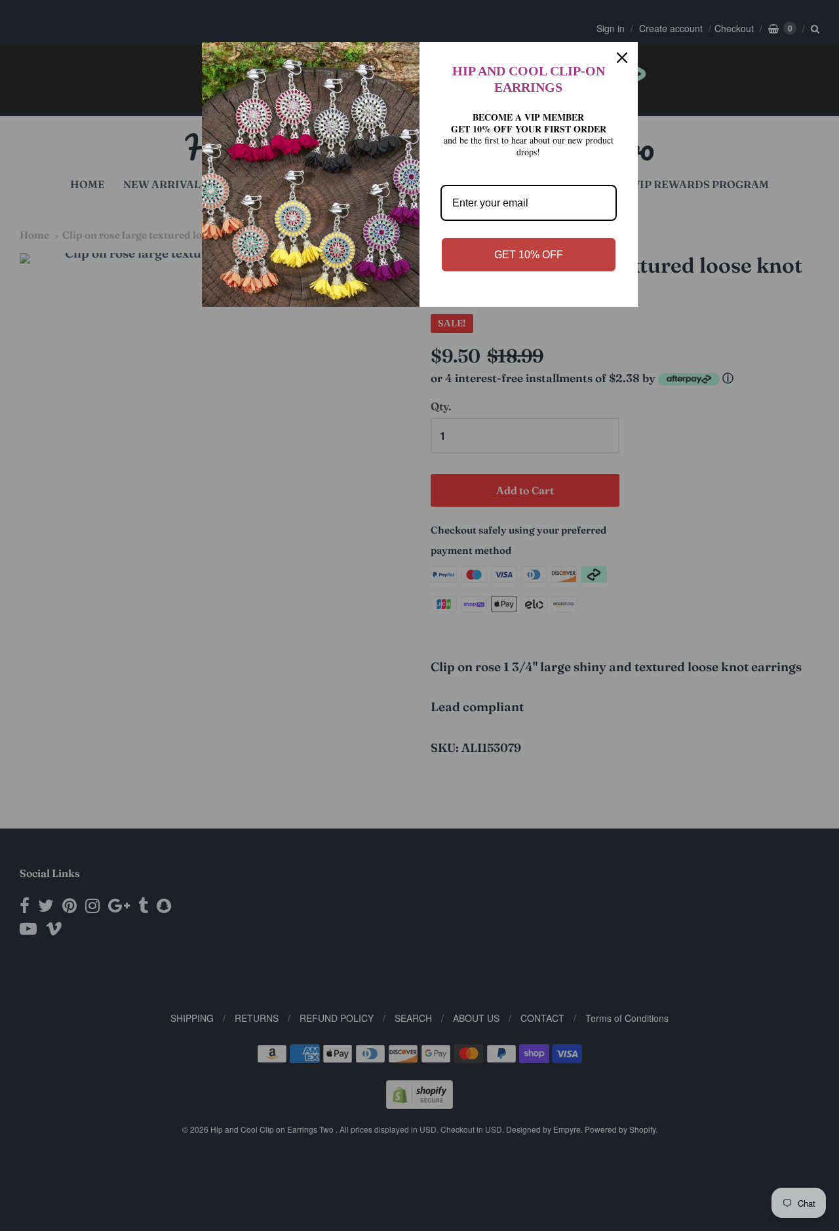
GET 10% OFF (528, 254)
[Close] (622, 57)
